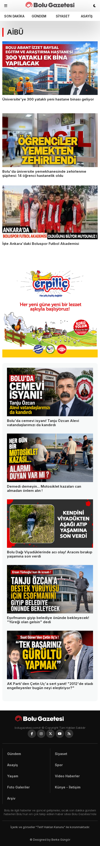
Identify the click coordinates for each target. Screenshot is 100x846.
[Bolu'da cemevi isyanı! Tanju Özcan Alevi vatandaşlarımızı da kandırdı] (50, 392)
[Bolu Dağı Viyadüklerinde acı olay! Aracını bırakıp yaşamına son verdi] (50, 523)
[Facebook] (32, 733)
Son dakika (14, 16)
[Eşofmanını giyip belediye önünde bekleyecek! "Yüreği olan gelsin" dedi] (50, 589)
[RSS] (69, 733)
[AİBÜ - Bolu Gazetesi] (50, 5)
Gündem (39, 16)
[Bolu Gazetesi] (50, 718)
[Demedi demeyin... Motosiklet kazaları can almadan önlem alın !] (50, 458)
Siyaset (63, 16)
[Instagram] (41, 733)
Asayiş (87, 16)
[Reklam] (50, 356)
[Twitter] (50, 733)
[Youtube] (60, 733)
